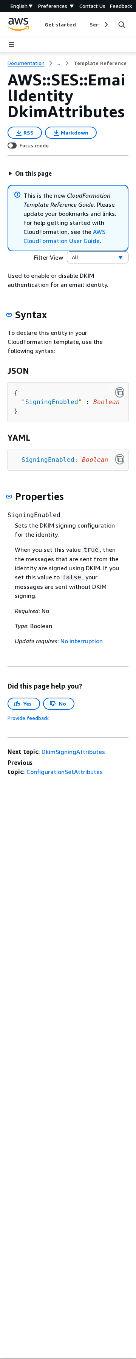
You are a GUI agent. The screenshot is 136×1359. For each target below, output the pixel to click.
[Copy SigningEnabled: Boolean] (119, 459)
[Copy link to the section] (9, 315)
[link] (100, 63)
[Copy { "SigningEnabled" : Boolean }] (119, 392)
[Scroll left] (38, 25)
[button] (30, 173)
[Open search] (121, 24)
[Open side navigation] (11, 45)
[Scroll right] (105, 25)
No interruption (81, 641)
